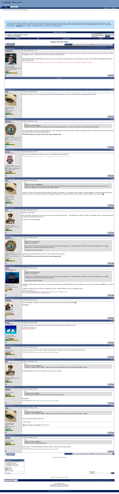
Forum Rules (8, 472)
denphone (8, 121)
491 (88, 44)
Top (113, 480)
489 (84, 44)
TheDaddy (8, 300)
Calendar (100, 38)
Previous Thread (56, 457)
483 (82, 44)
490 (86, 44)
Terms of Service (108, 480)
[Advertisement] (96, 4)
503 (103, 44)
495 (97, 44)
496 (99, 44)
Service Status (79, 480)
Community (65, 38)
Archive (92, 480)
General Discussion (18, 34)
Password (94, 36)
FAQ (38, 38)
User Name (94, 34)
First (74, 44)
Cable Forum (10, 34)
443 (80, 44)
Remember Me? (110, 34)
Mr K (6, 210)
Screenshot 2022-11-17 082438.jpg (33, 424)
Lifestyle (26, 34)
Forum (6, 6)
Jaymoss (7, 347)
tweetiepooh (8, 50)
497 (101, 44)
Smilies (6, 468)
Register (18, 38)
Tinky (6, 91)
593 (107, 44)
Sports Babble (25, 304)
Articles (14, 6)
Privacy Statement (99, 480)
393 (77, 44)
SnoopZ (7, 322)
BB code (7, 467)
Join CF (114, 8)
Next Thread (63, 457)
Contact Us (73, 480)
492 (90, 44)
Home (11, 9)
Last (111, 44)
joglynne (7, 152)
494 (94, 44)
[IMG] (6, 469)
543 (105, 44)
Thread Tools (109, 46)
